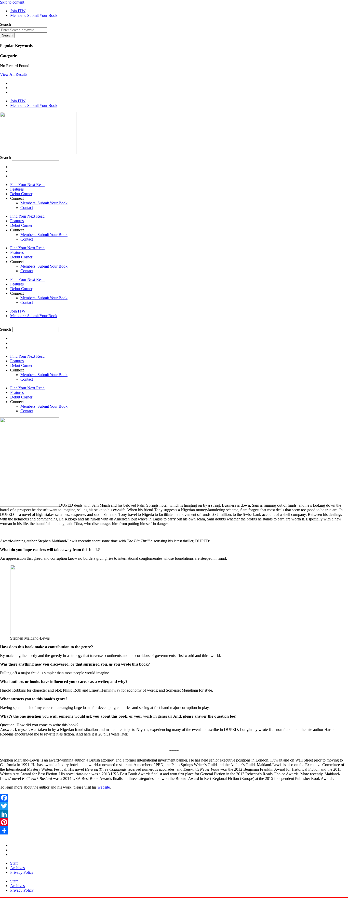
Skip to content (12, 2)
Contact (26, 207)
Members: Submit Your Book (44, 203)
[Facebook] (174, 798)
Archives (17, 868)
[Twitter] (174, 806)
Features (17, 189)
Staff (14, 863)
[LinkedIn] (174, 814)
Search (5, 24)
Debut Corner (21, 194)
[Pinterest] (174, 822)
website (104, 787)
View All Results (13, 74)
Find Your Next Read (27, 184)
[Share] (174, 830)
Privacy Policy (22, 872)
